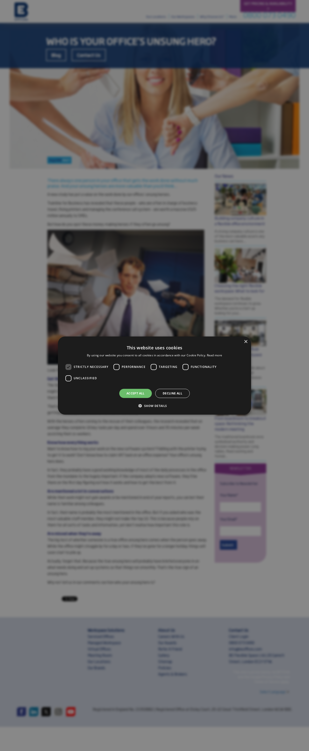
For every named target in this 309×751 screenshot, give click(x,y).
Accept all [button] (135, 393)
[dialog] (154, 375)
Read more (214, 355)
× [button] (245, 341)
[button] (154, 406)
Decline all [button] (172, 393)
